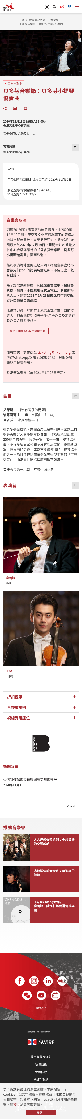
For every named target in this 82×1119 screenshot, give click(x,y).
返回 (72, 806)
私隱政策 (41, 1064)
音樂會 (54, 20)
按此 (16, 1104)
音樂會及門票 (37, 20)
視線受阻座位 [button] (18, 717)
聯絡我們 (41, 1008)
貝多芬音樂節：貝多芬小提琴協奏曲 (41, 24)
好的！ (41, 1112)
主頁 (21, 20)
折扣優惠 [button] (14, 696)
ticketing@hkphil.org (54, 352)
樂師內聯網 (41, 1079)
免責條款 (41, 1072)
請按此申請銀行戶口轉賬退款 (27, 331)
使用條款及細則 (41, 1057)
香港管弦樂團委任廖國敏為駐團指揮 (30, 779)
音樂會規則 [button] (16, 707)
